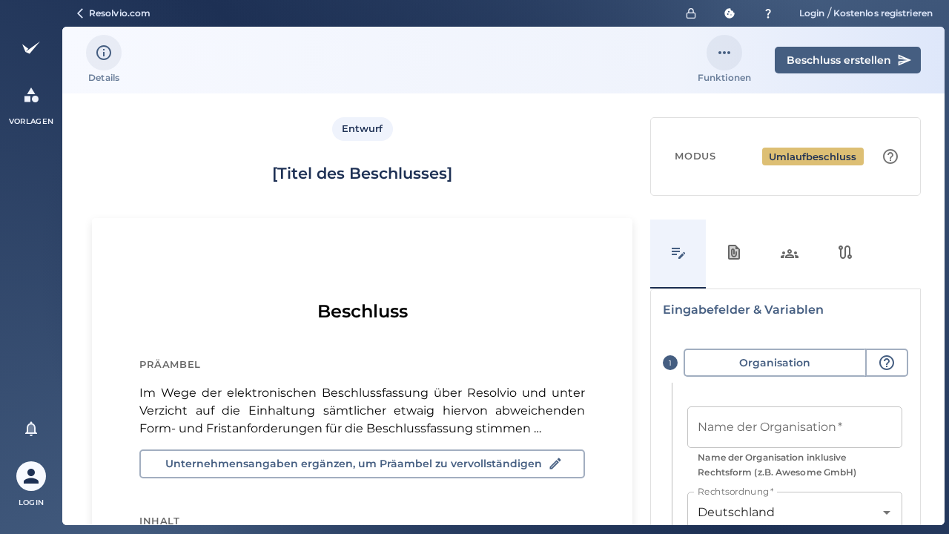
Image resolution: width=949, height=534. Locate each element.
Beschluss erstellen (839, 60)
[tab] (678, 254)
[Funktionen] (724, 52)
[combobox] (783, 512)
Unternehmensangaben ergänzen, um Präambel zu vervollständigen (353, 463)
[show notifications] (31, 429)
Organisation (774, 362)
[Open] (886, 512)
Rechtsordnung (735, 491)
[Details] (104, 52)
